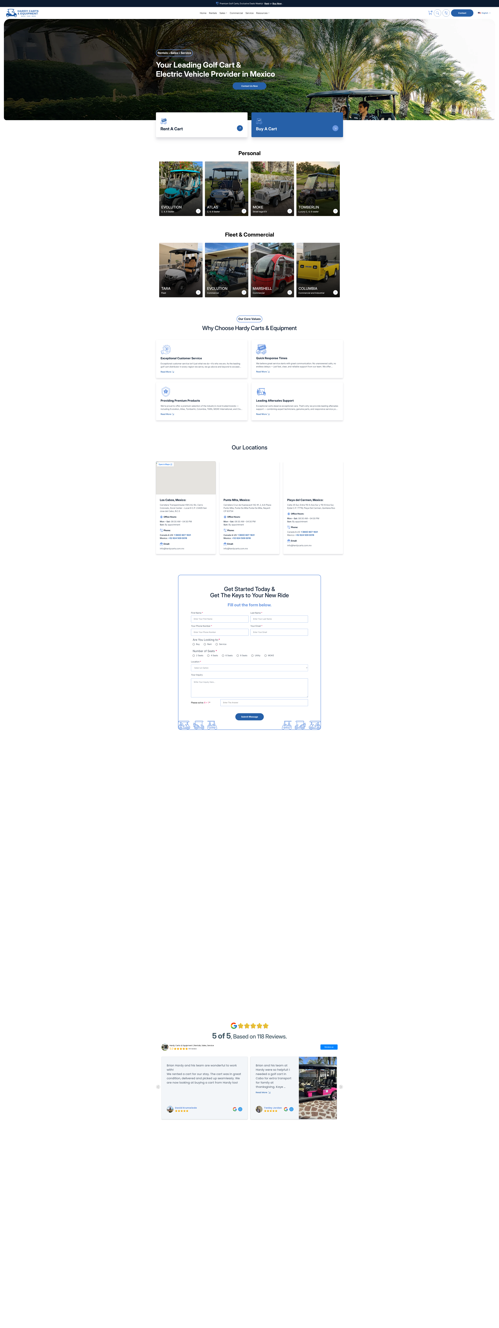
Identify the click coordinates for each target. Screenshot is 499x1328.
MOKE (271, 655)
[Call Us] (446, 13)
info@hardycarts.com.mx (172, 548)
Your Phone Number (201, 626)
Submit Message (249, 716)
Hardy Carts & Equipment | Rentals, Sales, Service (192, 1045)
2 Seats (199, 655)
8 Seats (243, 655)
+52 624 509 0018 (177, 538)
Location (196, 661)
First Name (197, 613)
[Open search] (437, 13)
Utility (257, 655)
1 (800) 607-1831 (182, 535)
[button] (484, 13)
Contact (462, 13)
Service (222, 644)
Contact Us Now (249, 86)
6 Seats (229, 655)
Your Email (256, 626)
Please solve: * (200, 702)
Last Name (256, 613)
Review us (329, 1047)
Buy (198, 644)
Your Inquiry (197, 674)
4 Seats (214, 655)
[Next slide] (341, 1087)
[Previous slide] (158, 1087)
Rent (209, 644)
